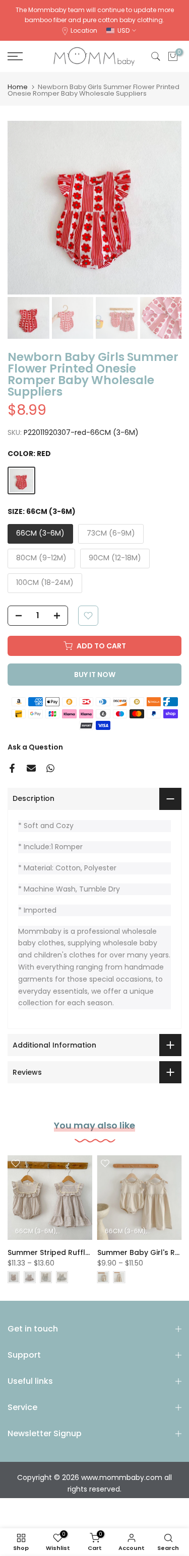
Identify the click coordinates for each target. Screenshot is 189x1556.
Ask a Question (35, 747)
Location (84, 30)
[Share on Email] (31, 768)
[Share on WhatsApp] (50, 768)
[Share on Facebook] (12, 768)
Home (18, 87)
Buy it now (94, 675)
